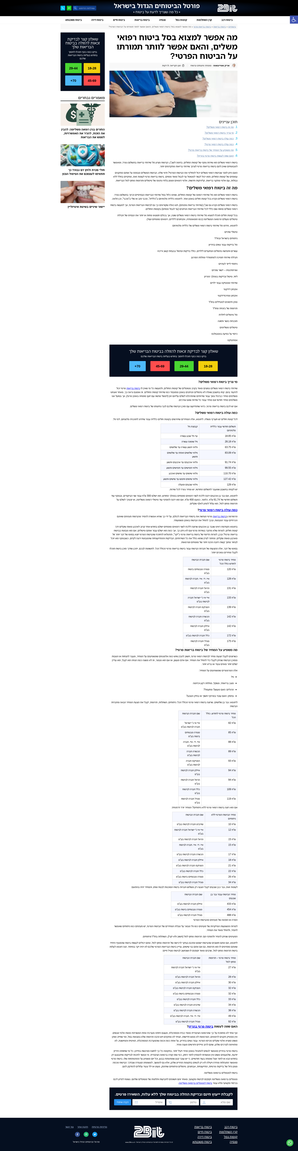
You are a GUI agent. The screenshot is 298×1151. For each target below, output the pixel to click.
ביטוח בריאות (142, 20)
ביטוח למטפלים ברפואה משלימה (195, 1083)
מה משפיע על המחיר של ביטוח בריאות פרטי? (211, 150)
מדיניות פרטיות (99, 1126)
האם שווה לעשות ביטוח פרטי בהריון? (215, 155)
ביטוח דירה (97, 20)
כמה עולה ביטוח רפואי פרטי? (219, 144)
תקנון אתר (82, 1126)
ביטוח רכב (227, 20)
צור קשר (69, 1126)
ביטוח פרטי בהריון (201, 1026)
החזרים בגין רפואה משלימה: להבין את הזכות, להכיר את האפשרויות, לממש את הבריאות (83, 133)
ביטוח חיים (119, 20)
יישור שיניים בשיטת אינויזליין (86, 207)
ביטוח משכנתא (73, 20)
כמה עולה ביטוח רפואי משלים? (218, 138)
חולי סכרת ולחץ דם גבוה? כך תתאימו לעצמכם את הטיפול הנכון (83, 172)
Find (75, 8)
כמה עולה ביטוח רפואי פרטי (218, 510)
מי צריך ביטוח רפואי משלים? (219, 132)
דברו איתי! (123, 1102)
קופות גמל (181, 20)
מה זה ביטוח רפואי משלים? (220, 127)
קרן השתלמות (204, 20)
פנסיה (162, 20)
